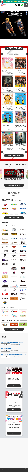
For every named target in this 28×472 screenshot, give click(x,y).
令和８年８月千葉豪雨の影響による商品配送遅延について (13, 342)
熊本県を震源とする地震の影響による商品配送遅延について (13, 354)
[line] (22, 5)
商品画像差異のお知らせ (6, 348)
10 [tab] (15, 39)
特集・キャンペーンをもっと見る (14, 185)
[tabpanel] (14, 25)
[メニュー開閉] (26, 5)
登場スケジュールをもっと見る (14, 155)
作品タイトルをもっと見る (14, 217)
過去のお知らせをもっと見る (22, 360)
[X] (16, 5)
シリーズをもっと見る (14, 329)
